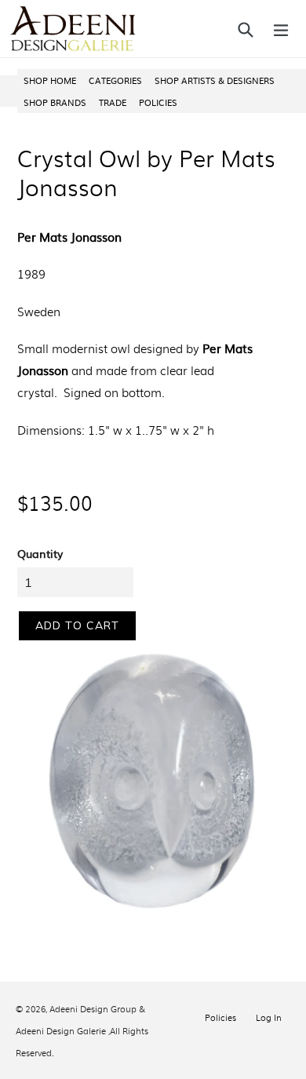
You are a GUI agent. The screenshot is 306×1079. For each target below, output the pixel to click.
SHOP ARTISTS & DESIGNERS (215, 80)
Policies (220, 1017)
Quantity (40, 553)
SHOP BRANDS (55, 102)
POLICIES (158, 102)
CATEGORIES (115, 80)
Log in (269, 1017)
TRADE (112, 102)
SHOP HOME (50, 80)
